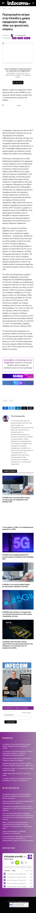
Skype (5, 401)
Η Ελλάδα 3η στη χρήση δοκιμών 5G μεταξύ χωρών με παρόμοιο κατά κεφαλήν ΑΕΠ (18, 557)
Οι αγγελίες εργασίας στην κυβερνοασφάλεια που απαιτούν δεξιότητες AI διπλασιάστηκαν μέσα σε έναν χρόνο (16, 796)
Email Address (9, 715)
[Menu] (3, 3)
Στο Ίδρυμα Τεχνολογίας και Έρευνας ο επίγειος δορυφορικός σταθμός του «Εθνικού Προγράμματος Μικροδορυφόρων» (17, 753)
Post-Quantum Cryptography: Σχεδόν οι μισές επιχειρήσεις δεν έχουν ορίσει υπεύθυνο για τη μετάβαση (17, 808)
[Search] (33, 3)
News (14, 38)
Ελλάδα (20, 38)
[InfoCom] (19, 3)
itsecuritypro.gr (11, 788)
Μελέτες (27, 38)
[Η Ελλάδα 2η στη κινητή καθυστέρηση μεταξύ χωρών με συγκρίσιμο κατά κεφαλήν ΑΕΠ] (18, 485)
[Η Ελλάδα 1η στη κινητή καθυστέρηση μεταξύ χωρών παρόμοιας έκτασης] (18, 572)
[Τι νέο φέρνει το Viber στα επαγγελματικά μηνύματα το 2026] (18, 515)
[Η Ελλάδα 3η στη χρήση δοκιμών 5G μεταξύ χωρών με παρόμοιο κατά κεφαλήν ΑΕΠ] (18, 542)
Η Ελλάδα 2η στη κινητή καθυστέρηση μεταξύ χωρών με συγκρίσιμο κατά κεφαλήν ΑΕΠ (16, 500)
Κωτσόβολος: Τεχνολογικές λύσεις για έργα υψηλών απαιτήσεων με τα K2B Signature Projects (16, 746)
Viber (11, 401)
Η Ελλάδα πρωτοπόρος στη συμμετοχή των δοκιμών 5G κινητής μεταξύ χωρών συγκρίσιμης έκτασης (17, 614)
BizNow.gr (8, 738)
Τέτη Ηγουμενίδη (21, 35)
